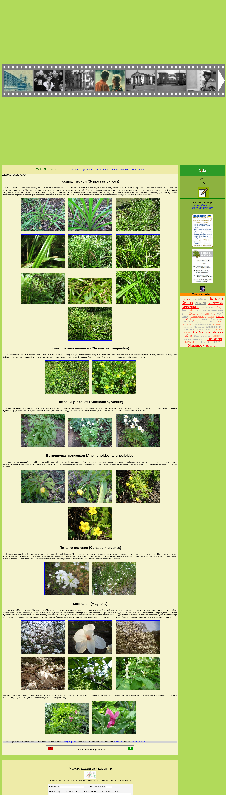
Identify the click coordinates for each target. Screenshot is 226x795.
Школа (217, 341)
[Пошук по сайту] (202, 184)
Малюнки (188, 327)
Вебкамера (138, 169)
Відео (220, 307)
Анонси (200, 303)
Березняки (190, 307)
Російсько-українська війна (204, 334)
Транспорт (214, 339)
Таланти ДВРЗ (199, 339)
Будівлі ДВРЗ (208, 307)
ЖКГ (220, 313)
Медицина (199, 327)
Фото (202, 342)
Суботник (187, 339)
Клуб (193, 319)
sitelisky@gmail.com (202, 207)
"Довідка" (117, 742)
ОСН (192, 330)
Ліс (210, 322)
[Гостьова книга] (203, 197)
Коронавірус (203, 319)
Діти (192, 310)
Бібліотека (215, 303)
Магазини (217, 324)
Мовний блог (211, 346)
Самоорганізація (202, 336)
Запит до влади (198, 316)
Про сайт (86, 169)
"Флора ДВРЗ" (138, 742)
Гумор (185, 310)
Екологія (195, 313)
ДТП (184, 314)
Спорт (216, 335)
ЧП (208, 342)
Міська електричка (203, 324)
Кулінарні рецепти (199, 322)
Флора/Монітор (120, 169)
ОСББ (185, 330)
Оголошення (213, 326)
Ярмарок (196, 345)
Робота (186, 332)
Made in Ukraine (200, 299)
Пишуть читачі (203, 329)
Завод (185, 316)
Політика (217, 329)
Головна (73, 169)
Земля (211, 317)
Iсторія (186, 299)
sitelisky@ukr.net (202, 205)
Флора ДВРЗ (191, 342)
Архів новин (102, 169)
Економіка (210, 314)
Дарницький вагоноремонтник (210, 310)
